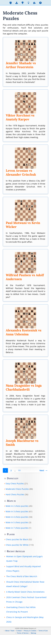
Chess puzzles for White (17, 545)
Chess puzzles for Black (17, 539)
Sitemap (33, 633)
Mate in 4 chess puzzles (17, 517)
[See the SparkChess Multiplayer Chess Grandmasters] (22, 3)
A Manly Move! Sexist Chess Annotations (25, 591)
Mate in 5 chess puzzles (17, 522)
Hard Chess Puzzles (15, 494)
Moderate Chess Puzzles (17, 489)
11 (19, 470)
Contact (19, 630)
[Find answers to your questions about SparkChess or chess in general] (40, 3)
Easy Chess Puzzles (15, 483)
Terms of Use (43, 630)
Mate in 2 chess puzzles (17, 506)
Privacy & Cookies (30, 630)
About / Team (9, 630)
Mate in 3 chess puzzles (17, 511)
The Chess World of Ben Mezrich (21, 576)
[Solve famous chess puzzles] (34, 3)
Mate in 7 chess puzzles (17, 528)
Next (42, 470)
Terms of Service (23, 633)
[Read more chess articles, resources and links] (28, 3)
